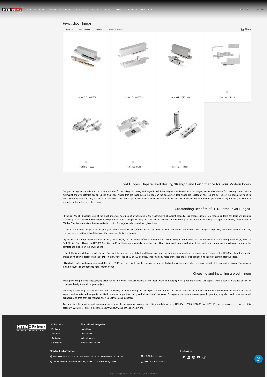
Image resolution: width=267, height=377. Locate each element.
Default (69, 29)
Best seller (84, 29)
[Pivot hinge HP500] (133, 125)
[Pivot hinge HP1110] (227, 56)
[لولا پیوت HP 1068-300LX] (133, 56)
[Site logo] (12, 10)
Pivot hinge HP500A (180, 167)
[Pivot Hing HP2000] (86, 125)
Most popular (116, 29)
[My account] (251, 10)
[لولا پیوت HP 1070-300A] (180, 56)
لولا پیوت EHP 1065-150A (86, 97)
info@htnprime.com (154, 356)
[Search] (235, 10)
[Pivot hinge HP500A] (180, 125)
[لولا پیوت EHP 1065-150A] (86, 56)
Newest (99, 29)
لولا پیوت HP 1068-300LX (133, 97)
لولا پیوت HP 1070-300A (180, 97)
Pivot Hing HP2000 (86, 167)
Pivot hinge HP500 (133, 167)
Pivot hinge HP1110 (227, 97)
